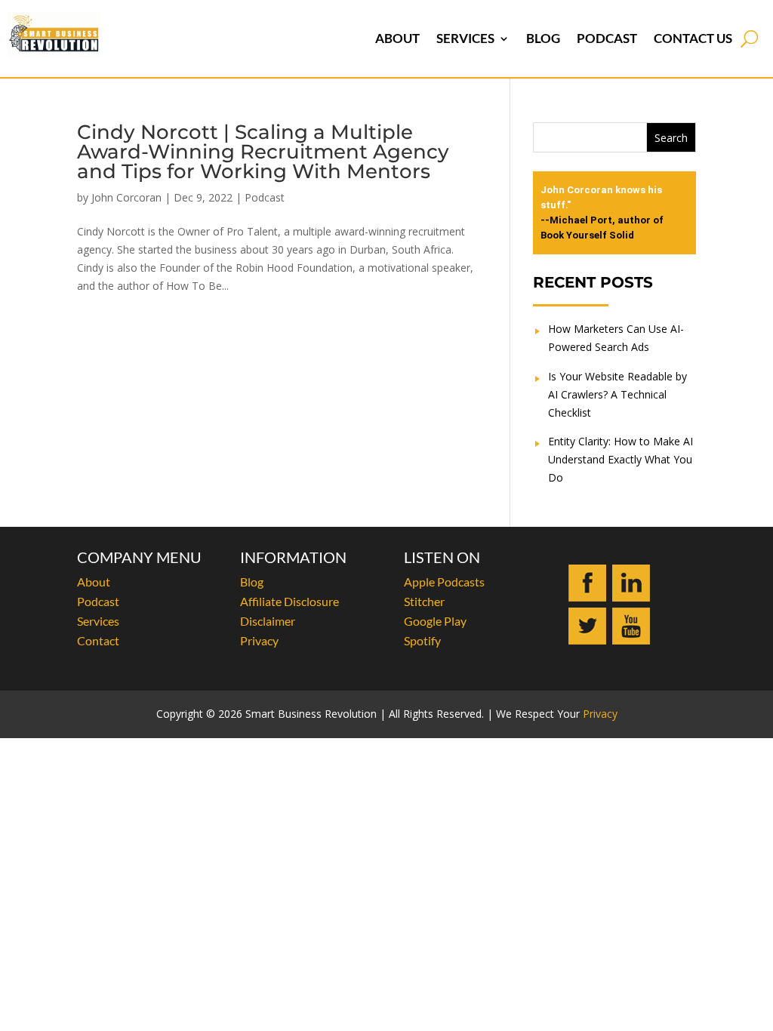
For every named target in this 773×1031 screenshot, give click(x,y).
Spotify (422, 640)
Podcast (607, 38)
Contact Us (693, 38)
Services (465, 38)
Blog (543, 38)
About (397, 38)
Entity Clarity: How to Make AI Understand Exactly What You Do (620, 459)
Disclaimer (267, 621)
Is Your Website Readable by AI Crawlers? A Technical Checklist (617, 394)
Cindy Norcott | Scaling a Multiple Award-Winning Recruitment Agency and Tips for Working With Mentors (263, 151)
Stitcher (424, 601)
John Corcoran (126, 197)
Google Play (435, 621)
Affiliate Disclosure (289, 601)
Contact (98, 640)
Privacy (259, 640)
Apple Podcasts (444, 581)
